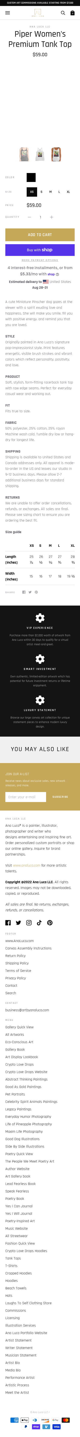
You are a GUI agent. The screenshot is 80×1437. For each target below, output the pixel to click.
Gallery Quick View (19, 1027)
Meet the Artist (17, 1392)
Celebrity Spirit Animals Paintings (31, 1101)
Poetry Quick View (19, 1153)
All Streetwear (16, 1236)
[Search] (63, 13)
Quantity (12, 217)
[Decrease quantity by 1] (29, 217)
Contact (11, 985)
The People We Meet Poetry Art (29, 1161)
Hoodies (11, 1280)
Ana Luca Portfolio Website (26, 1332)
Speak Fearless (17, 1191)
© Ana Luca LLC (39, 1412)
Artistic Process (17, 1385)
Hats (8, 1295)
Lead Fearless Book (20, 1183)
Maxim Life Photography (24, 1131)
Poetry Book (14, 1198)
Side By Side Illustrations (24, 1146)
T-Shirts (11, 1265)
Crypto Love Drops (19, 1064)
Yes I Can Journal (19, 1206)
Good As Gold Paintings (23, 1086)
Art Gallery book (17, 1176)
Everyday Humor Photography (28, 1116)
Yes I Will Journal (18, 1213)
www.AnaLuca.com (19, 940)
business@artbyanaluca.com (27, 1010)
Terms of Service (18, 970)
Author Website (17, 1168)
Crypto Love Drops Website (26, 1071)
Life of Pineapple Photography (28, 1124)
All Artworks (14, 1034)
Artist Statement (18, 1340)
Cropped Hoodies (18, 1273)
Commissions (15, 1310)
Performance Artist (20, 1377)
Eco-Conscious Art (19, 1042)
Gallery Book (15, 1049)
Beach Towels (15, 1288)
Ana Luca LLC (40, 26)
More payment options (40, 260)
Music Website (16, 1228)
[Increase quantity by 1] (51, 217)
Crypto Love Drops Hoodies (26, 1250)
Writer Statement (19, 1347)
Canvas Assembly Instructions (28, 948)
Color (10, 177)
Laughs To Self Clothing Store (28, 1303)
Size (8, 191)
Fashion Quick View (20, 1243)
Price (9, 205)
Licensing (12, 1318)
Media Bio (13, 1370)
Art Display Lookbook (21, 1057)
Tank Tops (13, 1258)
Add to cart (40, 235)
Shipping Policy (17, 963)
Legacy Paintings (18, 1109)
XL (68, 192)
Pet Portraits (15, 1094)
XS (32, 192)
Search (10, 993)
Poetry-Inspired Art (20, 1221)
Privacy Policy (15, 978)
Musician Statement (20, 1355)
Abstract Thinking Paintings (26, 1079)
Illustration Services (20, 1325)
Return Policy (15, 955)
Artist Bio (12, 1362)
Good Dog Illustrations (22, 1139)
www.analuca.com (26, 865)
